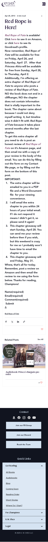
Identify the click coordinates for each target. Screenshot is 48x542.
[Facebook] (19, 417)
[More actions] (41, 15)
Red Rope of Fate (12, 314)
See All (40, 339)
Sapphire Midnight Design (29, 537)
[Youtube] (34, 417)
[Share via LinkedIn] (18, 321)
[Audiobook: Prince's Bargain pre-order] (24, 356)
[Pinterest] (29, 417)
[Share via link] (24, 321)
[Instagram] (24, 417)
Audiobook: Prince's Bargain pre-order (23, 373)
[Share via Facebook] (6, 321)
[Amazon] (14, 417)
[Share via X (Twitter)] (12, 321)
